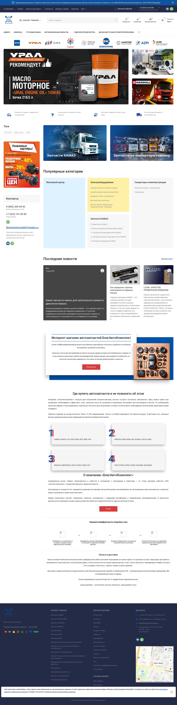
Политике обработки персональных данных (60, 692)
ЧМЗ (28, 132)
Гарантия (96, 634)
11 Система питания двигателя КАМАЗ (106, 233)
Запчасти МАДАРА (58, 623)
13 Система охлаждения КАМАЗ (103, 241)
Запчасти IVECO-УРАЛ (59, 619)
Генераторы (139, 192)
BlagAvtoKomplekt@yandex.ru (22, 227)
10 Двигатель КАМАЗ (99, 224)
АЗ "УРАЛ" (8, 132)
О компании (97, 615)
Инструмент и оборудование (61, 652)
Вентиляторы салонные (100, 200)
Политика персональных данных (15, 627)
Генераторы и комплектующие (150, 182)
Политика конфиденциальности (105, 665)
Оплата (96, 627)
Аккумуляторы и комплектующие (104, 188)
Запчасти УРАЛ (56, 634)
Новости (96, 654)
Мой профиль (98, 681)
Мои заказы (97, 685)
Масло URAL (19, 132)
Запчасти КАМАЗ (99, 218)
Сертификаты (98, 638)
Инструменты (56, 668)
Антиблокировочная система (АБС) (104, 192)
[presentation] (6, 77)
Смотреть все (166, 259)
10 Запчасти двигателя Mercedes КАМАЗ (106, 228)
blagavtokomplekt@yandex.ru (148, 623)
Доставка (96, 623)
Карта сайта (33, 627)
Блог (95, 661)
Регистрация (98, 669)
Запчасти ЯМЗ (56, 638)
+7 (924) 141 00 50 (147, 8)
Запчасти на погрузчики (60, 676)
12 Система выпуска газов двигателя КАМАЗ (108, 237)
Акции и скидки (99, 646)
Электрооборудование (102, 182)
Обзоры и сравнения (101, 657)
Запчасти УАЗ (56, 630)
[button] (59, 101)
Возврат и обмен (99, 630)
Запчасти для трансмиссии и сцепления (66, 642)
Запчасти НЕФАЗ (57, 627)
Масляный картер (55, 182)
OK (172, 692)
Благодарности (99, 642)
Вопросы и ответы (100, 650)
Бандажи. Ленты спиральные (102, 196)
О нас (108, 509)
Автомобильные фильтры (60, 672)
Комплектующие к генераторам (147, 188)
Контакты (91, 367)
